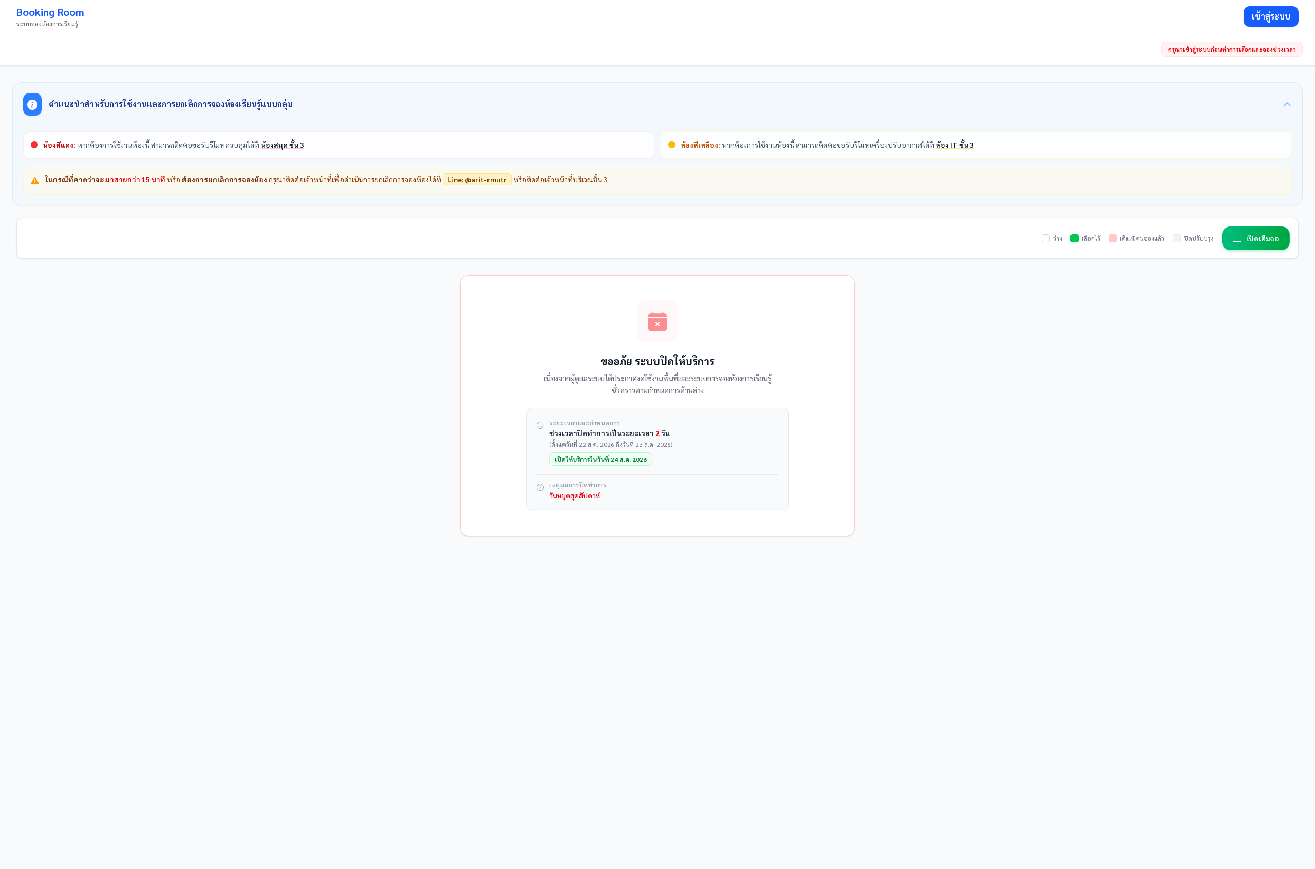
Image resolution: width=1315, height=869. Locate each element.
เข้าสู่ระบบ (1271, 16)
